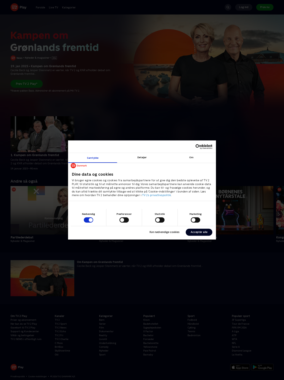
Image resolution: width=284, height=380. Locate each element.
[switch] (124, 220)
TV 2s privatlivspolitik (156, 195)
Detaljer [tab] (142, 157)
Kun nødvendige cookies (164, 232)
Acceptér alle (199, 232)
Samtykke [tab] (93, 157)
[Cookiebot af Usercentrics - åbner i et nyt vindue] (198, 146)
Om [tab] (191, 157)
